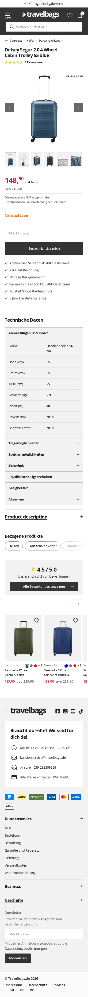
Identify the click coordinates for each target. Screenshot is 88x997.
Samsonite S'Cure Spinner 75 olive (16, 672)
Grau (31, 665)
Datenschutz (37, 985)
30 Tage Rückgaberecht (46, 3)
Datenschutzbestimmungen (26, 948)
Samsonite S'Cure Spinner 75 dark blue (57, 672)
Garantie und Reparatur (23, 850)
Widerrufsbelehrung (20, 873)
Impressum (13, 985)
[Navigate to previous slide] (67, 604)
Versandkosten (16, 865)
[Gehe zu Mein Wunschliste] (70, 15)
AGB (8, 828)
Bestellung (13, 835)
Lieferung (12, 858)
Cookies (59, 985)
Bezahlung (13, 843)
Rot (35, 665)
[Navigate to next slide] (78, 604)
